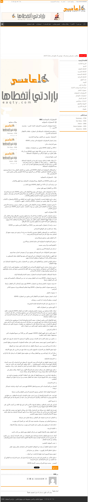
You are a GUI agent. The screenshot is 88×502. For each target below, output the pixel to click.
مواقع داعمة (71, 1)
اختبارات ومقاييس (81, 101)
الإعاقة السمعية (81, 74)
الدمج (84, 66)
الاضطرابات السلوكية (80, 93)
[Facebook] (19, 2)
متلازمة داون (82, 85)
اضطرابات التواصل (81, 95)
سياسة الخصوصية (55, 1)
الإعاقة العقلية (82, 69)
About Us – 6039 (81, 129)
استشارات (38, 24)
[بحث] (1, 1)
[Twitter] (17, 2)
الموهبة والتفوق (82, 103)
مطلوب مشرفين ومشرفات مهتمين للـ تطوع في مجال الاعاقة (61, 55)
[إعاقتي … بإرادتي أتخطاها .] (74, 8)
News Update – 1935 (79, 126)
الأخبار (72, 24)
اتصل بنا (63, 1)
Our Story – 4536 (12, 147)
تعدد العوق (83, 79)
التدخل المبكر (82, 98)
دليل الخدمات (47, 24)
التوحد (84, 82)
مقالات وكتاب (65, 24)
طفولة (84, 109)
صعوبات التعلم (82, 90)
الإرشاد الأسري (82, 106)
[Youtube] (15, 2)
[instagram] (12, 2)
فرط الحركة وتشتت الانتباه (78, 87)
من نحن (79, 24)
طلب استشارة (30, 24)
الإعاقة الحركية (82, 77)
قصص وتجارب (56, 24)
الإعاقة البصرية (82, 71)
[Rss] (20, 2)
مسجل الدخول (39, 492)
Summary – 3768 (12, 133)
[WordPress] (14, 2)
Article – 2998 (13, 161)
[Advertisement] (44, 39)
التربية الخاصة (82, 63)
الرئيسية (84, 24)
